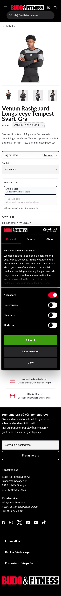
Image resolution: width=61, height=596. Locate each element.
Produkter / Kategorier (19, 563)
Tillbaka (8, 26)
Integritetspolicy (32, 432)
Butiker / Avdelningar (18, 552)
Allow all (30, 340)
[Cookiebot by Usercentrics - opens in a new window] (43, 230)
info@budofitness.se (13, 502)
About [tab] (50, 239)
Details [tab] (30, 239)
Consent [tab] (11, 239)
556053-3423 (18, 489)
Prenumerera (30, 455)
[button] (28, 125)
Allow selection (30, 351)
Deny (31, 362)
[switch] (52, 305)
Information (12, 541)
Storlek (5, 163)
